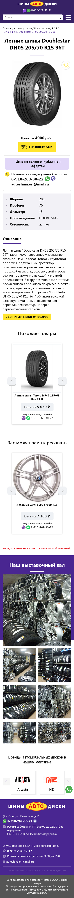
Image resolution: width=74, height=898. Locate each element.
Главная (7, 28)
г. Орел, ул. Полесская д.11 (23, 816)
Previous (11, 381)
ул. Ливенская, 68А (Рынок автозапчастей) (33, 845)
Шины (28, 28)
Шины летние (42, 28)
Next (62, 381)
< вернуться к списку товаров (26, 317)
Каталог (18, 28)
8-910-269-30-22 (27, 179)
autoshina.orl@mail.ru (30, 184)
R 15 (54, 28)
